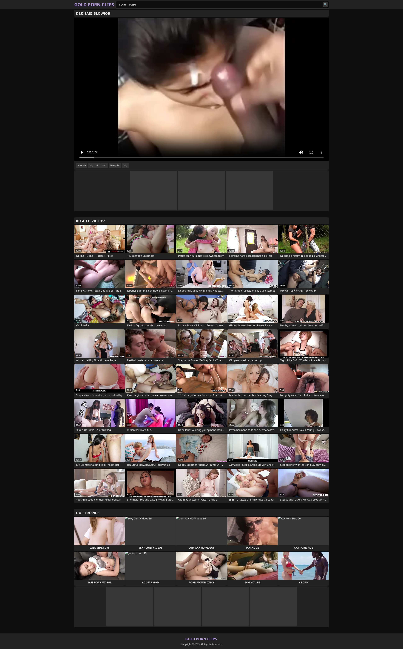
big (125, 165)
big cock (94, 165)
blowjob (81, 165)
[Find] (325, 4)
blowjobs (115, 165)
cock (104, 165)
